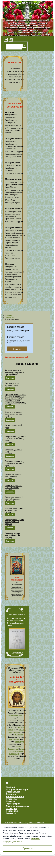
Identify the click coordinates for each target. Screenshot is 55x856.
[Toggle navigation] (7, 783)
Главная (8, 315)
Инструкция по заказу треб (16, 357)
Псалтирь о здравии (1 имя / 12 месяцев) (14, 498)
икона (21, 715)
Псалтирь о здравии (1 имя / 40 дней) (14, 475)
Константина (14, 739)
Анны (24, 744)
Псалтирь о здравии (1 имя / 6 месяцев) (14, 487)
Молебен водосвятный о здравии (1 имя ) (15, 509)
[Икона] (16, 707)
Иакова (18, 747)
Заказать (10, 378)
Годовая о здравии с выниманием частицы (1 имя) (14, 463)
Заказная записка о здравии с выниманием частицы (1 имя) (14, 372)
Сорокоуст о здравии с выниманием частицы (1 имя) (14, 414)
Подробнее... (17, 653)
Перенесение (13, 715)
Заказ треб (9, 317)
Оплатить (17, 349)
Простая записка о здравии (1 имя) (12, 384)
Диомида (21, 727)
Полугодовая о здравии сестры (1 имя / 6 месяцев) (14, 522)
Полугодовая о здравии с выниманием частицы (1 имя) (15, 439)
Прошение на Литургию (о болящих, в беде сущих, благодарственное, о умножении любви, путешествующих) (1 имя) (15, 399)
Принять (27, 848)
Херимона (19, 735)
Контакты (11, 813)
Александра (19, 742)
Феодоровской (13, 749)
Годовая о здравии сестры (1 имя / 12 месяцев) (12, 535)
